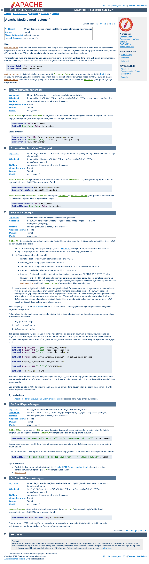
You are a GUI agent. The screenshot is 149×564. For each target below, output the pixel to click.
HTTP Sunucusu (20, 14)
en (96, 24)
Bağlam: (13, 101)
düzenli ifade (39, 306)
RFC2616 (65, 248)
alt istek (102, 74)
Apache (7, 14)
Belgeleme (33, 14)
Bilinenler (125, 58)
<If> (38, 430)
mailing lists (106, 548)
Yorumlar (124, 77)
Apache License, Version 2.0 (16, 559)
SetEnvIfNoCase (127, 47)
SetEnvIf (88, 80)
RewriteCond (51, 283)
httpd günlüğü (126, 54)
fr (101, 24)
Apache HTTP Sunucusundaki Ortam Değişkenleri (130, 71)
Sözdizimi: (14, 98)
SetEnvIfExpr (125, 44)
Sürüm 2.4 (45, 14)
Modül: (12, 110)
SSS (125, 5)
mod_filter (20, 472)
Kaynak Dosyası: (13, 38)
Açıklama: (10, 29)
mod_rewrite (26, 283)
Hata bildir (125, 61)
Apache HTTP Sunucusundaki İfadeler (72, 467)
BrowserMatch (126, 37)
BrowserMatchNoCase (129, 39)
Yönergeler (116, 5)
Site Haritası (141, 5)
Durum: (8, 32)
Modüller (106, 5)
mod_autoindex (11, 74)
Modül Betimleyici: (14, 35)
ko (110, 24)
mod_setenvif (11, 48)
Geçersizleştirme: (17, 104)
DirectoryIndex (62, 74)
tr (114, 24)
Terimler (131, 5)
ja (105, 24)
